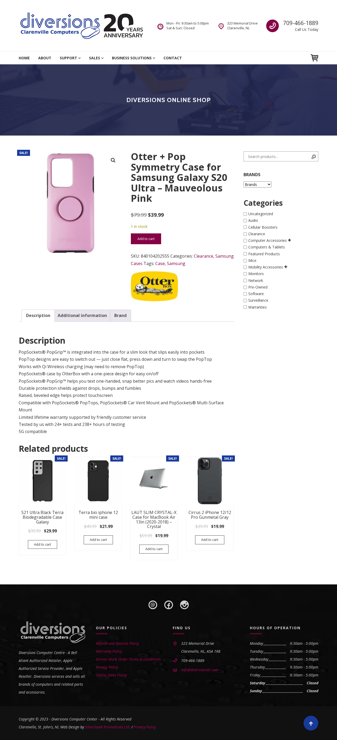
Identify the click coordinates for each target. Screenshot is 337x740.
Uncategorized (260, 213)
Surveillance (258, 300)
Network (255, 280)
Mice (252, 260)
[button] (113, 160)
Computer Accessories (267, 240)
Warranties (257, 307)
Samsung (176, 263)
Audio (253, 220)
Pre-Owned (257, 287)
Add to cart (146, 238)
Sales (94, 57)
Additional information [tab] (82, 315)
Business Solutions (132, 57)
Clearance (203, 256)
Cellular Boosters (262, 227)
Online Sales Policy (111, 674)
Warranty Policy (109, 651)
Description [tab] (38, 315)
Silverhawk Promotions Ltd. (107, 726)
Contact (172, 57)
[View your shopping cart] (314, 58)
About (44, 57)
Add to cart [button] (42, 544)
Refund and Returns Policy (117, 643)
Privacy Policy (107, 667)
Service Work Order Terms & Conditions (128, 659)
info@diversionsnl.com (199, 669)
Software (256, 293)
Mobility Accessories (265, 267)
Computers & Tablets (266, 247)
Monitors (256, 273)
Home (24, 57)
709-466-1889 (300, 23)
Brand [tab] (120, 315)
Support (68, 57)
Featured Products (264, 253)
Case (160, 263)
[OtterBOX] (154, 286)
